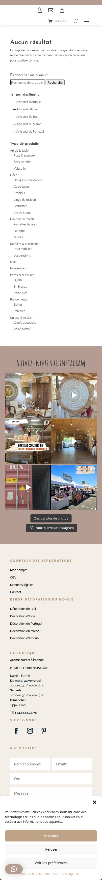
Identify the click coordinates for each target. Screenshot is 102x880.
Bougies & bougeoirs (28, 180)
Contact (15, 592)
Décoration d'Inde (22, 616)
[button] (94, 802)
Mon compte (18, 570)
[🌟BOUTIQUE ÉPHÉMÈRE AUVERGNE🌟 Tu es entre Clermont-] (74, 441)
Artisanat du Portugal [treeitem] (30, 131)
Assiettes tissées (25, 224)
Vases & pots (22, 213)
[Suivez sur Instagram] (30, 731)
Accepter (51, 835)
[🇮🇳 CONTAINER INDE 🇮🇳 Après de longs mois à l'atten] (28, 441)
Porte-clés (20, 293)
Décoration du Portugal (26, 623)
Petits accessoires (22, 275)
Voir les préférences (51, 862)
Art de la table (19, 150)
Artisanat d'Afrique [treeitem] (28, 102)
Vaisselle (20, 168)
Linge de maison (25, 199)
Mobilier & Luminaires (24, 244)
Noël (13, 262)
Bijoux (18, 280)
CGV (13, 577)
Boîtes (18, 304)
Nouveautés (18, 268)
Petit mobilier (23, 249)
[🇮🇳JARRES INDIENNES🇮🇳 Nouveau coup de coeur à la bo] (28, 487)
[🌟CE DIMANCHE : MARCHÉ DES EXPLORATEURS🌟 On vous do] (74, 487)
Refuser (51, 849)
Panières (20, 311)
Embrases (20, 286)
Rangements (18, 299)
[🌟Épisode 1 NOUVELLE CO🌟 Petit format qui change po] (28, 395)
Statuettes (20, 206)
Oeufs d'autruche (25, 322)
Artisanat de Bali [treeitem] (27, 117)
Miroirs (18, 237)
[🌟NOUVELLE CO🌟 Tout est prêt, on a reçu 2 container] (74, 395)
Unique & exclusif (21, 318)
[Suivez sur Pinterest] (44, 731)
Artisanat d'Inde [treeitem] (26, 109)
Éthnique (20, 193)
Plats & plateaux (24, 155)
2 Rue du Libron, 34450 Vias (29, 668)
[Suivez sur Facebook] (16, 731)
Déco (13, 175)
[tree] (51, 117)
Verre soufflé (22, 329)
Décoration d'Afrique (24, 638)
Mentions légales (21, 585)
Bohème (19, 231)
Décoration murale (22, 219)
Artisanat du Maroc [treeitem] (28, 124)
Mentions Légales (66, 874)
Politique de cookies (35, 874)
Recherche (55, 82)
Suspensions (22, 255)
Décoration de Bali (23, 609)
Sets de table (22, 162)
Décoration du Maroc (24, 631)
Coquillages (21, 186)
